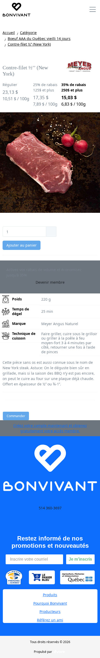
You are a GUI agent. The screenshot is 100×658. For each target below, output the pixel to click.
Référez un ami (50, 620)
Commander (16, 416)
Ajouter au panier (21, 245)
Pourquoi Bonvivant (50, 603)
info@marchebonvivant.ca (50, 519)
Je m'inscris (80, 559)
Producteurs (50, 611)
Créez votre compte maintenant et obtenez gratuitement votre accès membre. (50, 428)
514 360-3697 (50, 507)
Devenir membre (50, 282)
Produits (50, 594)
